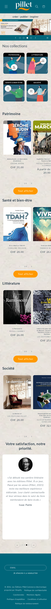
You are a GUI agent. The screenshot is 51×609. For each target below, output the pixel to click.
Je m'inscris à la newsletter (25, 573)
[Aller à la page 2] (24, 545)
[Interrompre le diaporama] (48, 37)
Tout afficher (25, 191)
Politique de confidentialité (35, 590)
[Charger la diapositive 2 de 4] (24, 38)
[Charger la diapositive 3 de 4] (27, 38)
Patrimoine (8, 77)
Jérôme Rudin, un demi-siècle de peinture (17, 160)
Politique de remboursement (27, 604)
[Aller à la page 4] (28, 545)
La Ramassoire (17, 328)
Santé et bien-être (11, 104)
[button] (6, 6)
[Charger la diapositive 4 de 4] (31, 38)
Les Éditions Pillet (19, 587)
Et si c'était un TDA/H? (17, 245)
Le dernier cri (17, 413)
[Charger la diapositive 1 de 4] (20, 38)
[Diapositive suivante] (35, 37)
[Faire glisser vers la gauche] (19, 183)
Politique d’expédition (16, 599)
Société (30, 104)
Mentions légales (34, 595)
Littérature (32, 77)
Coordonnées (18, 595)
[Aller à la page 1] (22, 545)
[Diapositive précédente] (15, 37)
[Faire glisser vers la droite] (31, 183)
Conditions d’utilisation (37, 599)
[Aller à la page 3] (26, 545)
